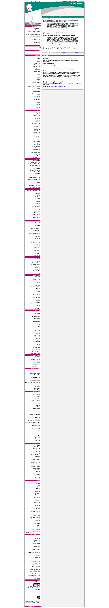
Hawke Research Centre (35, 561)
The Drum (38, 107)
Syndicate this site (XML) (35, 592)
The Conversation (36, 105)
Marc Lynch (37, 266)
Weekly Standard (36, 84)
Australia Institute (36, 160)
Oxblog (38, 282)
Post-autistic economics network (33, 379)
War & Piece (37, 308)
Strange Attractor (36, 341)
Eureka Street (37, 97)
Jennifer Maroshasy (36, 396)
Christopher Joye (36, 230)
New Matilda (37, 102)
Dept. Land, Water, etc (35, 554)
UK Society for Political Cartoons (33, 532)
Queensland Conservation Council (32, 422)
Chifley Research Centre (35, 93)
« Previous (56, 16)
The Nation (38, 74)
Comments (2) (77, 52)
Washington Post (36, 157)
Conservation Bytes (36, 361)
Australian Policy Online (35, 162)
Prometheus (37, 438)
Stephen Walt (37, 269)
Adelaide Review (36, 540)
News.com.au (37, 121)
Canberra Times (36, 117)
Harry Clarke (37, 222)
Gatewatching (37, 315)
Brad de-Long (37, 245)
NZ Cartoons (37, 523)
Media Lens (37, 330)
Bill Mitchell (38, 236)
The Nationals (37, 474)
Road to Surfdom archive (35, 366)
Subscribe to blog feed (35, 581)
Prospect (38, 77)
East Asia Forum (36, 66)
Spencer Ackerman (36, 294)
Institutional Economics (35, 228)
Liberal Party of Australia (35, 473)
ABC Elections (37, 445)
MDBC (39, 419)
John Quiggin (37, 238)
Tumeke (38, 291)
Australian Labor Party (35, 469)
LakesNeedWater (36, 362)
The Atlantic (37, 61)
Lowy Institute (37, 173)
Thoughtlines (37, 216)
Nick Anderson (37, 497)
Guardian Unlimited (36, 146)
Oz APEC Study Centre (35, 175)
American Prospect (36, 60)
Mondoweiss (37, 267)
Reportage (38, 104)
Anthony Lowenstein (36, 208)
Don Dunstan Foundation (35, 551)
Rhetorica (38, 338)
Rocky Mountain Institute (35, 442)
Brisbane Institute (36, 91)
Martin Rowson (37, 503)
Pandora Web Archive (35, 454)
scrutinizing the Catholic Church (33, 41)
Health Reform (37, 563)
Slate (39, 80)
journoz (38, 344)
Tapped (38, 305)
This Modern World (36, 513)
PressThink (38, 333)
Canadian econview (36, 244)
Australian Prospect (36, 89)
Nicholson (38, 490)
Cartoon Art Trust (36, 531)
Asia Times (38, 136)
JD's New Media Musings (35, 332)
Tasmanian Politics (36, 217)
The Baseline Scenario (35, 242)
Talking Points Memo (35, 303)
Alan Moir (38, 488)
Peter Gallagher (37, 227)
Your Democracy (36, 459)
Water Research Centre (35, 571)
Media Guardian (36, 149)
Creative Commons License (34, 587)
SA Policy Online (36, 564)
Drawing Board (37, 96)
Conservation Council (35, 549)
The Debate (37, 324)
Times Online (37, 154)
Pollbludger (37, 456)
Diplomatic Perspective (35, 264)
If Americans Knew (47, 67)
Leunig (38, 486)
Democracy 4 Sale (36, 448)
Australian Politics (36, 446)
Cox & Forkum (37, 502)
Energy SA (38, 555)
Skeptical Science (36, 408)
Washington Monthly (36, 82)
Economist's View (36, 247)
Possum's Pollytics (36, 458)
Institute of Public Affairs (35, 171)
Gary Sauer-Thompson (53, 86)
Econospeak (37, 248)
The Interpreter (37, 258)
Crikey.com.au (37, 129)
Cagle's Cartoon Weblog (35, 511)
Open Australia (37, 477)
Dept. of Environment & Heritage (33, 552)
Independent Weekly (36, 543)
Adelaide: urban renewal (35, 36)
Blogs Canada (37, 276)
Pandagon (38, 300)
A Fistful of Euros (36, 281)
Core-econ (38, 223)
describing (55, 30)
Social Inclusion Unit (36, 557)
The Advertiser (37, 546)
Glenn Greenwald (36, 297)
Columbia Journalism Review (34, 351)
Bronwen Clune (37, 311)
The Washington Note (35, 270)
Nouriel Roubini (37, 255)
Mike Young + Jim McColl (35, 569)
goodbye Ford (37, 42)
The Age (38, 113)
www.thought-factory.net (32, 606)
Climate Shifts (37, 398)
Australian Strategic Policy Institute (33, 163)
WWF (39, 430)
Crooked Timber (36, 279)
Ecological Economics (35, 400)
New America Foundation (35, 187)
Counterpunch (37, 64)
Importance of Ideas (36, 316)
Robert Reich (37, 253)
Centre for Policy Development (33, 165)
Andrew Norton (37, 211)
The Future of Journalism (35, 349)
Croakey (38, 198)
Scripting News (37, 340)
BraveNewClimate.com (35, 359)
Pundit (39, 72)
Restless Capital (36, 321)
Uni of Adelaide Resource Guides (33, 568)
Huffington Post (37, 147)
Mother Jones (37, 69)
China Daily (37, 139)
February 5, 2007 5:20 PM (63, 86)
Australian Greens (36, 468)
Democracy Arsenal (36, 262)
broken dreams (37, 29)
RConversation (37, 335)
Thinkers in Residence (35, 566)
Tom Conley (37, 225)
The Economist (37, 386)
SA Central (38, 536)
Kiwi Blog (38, 288)
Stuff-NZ (38, 525)
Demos (38, 182)
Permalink (63, 52)
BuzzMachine (37, 328)
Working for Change (36, 526)
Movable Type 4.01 (36, 591)
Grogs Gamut (37, 204)
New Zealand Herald (35, 152)
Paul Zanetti (37, 494)
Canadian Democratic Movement (33, 184)
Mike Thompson (37, 508)
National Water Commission (34, 420)
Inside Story (37, 101)
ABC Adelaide (37, 538)
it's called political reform (35, 39)
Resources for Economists (34, 380)
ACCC (39, 371)
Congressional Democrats (34, 463)
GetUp (39, 450)
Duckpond (38, 200)
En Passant (38, 201)
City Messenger (37, 541)
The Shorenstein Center (35, 353)
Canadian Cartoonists (35, 518)
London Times (37, 522)
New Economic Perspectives (34, 252)
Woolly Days (37, 326)
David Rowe (37, 493)
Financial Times (37, 141)
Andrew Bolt (37, 193)
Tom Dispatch (37, 296)
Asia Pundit (38, 285)
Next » (61, 16)
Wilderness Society (36, 428)
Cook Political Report (35, 462)
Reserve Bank (37, 374)
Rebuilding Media (36, 336)
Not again (38, 33)
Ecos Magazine (37, 433)
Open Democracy (36, 76)
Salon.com (38, 79)
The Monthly (37, 109)
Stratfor (38, 273)
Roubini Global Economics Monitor (32, 382)
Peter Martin (37, 235)
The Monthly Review (36, 68)
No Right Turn (37, 290)
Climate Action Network (35, 414)
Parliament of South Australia (34, 575)
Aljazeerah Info (37, 56)
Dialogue (38, 94)
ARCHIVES (37, 50)
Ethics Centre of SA (36, 560)
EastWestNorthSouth (35, 286)
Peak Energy (37, 405)
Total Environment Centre (34, 425)
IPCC (39, 435)
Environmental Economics (34, 402)
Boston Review (37, 63)
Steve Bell (38, 499)
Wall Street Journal (36, 155)
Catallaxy (38, 195)
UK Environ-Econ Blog (35, 410)
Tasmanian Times (36, 125)
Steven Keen (37, 231)
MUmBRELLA (37, 318)
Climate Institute (37, 168)
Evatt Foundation (36, 99)
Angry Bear (38, 241)
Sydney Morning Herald (35, 123)
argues (66, 20)
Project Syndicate (36, 71)
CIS (39, 167)
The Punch (38, 134)
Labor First (38, 451)
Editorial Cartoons (36, 520)
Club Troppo (37, 196)
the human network (36, 323)
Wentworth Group (36, 427)
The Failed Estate (36, 347)
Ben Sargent (37, 505)
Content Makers (37, 313)
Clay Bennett (37, 500)
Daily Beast (38, 143)
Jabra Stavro (37, 507)
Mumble (38, 453)
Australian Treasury (36, 370)
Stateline (38, 545)
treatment (63, 30)
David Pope (37, 491)
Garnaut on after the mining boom (33, 34)
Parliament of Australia (35, 478)
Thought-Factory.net (35, 1)
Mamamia (38, 209)
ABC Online (37, 112)
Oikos (39, 403)
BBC (39, 138)
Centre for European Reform (34, 177)
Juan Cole (38, 261)
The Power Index (36, 132)
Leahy (39, 485)
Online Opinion (37, 130)
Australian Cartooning (35, 529)
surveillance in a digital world (34, 31)
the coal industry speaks (35, 37)
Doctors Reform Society (35, 170)
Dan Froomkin (37, 299)
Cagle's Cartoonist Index (35, 517)
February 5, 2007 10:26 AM (56, 65)
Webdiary (38, 219)
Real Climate (37, 406)
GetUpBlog (38, 203)
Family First (38, 471)
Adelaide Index (37, 356)
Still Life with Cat (36, 364)
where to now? (37, 28)
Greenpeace (37, 417)
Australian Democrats (35, 466)
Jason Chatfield (37, 482)
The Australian (37, 115)
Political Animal (37, 302)
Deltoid (38, 393)
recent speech (53, 75)
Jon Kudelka (37, 483)
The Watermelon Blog (35, 214)
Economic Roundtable (35, 377)
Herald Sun (38, 120)
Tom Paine (38, 307)
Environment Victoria (35, 416)
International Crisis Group (34, 185)
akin (62, 32)
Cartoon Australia (36, 515)
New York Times (36, 151)
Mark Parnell (37, 577)
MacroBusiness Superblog (34, 233)
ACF (39, 412)
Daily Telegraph (37, 118)
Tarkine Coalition (36, 423)
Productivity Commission (35, 373)
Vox (39, 383)
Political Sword (37, 212)
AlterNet (38, 58)
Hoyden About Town (36, 206)
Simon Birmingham (36, 573)
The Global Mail (37, 126)
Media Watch (37, 346)
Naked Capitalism (36, 250)
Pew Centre (37, 437)
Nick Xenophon (37, 578)
